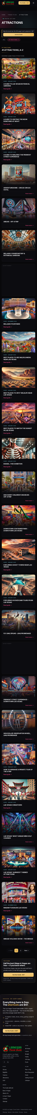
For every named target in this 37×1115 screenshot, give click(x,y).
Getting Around (29, 1077)
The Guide (24, 3)
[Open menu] (33, 3)
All (4, 39)
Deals (26, 1075)
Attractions (14, 39)
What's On (6, 1093)
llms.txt (10, 1112)
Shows (5, 1069)
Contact (5, 1098)
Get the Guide (18, 34)
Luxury (27, 1051)
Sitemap (5, 1101)
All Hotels (27, 1048)
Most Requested (29, 1072)
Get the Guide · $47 (18, 974)
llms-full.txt (15, 1112)
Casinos (5, 1075)
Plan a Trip (28, 1069)
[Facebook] (4, 1062)
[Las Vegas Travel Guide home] (8, 3)
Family (27, 1056)
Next (25, 950)
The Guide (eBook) (8, 1088)
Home (3, 14)
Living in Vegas (7, 1096)
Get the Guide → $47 (11, 1031)
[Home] (13, 1048)
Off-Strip (27, 1059)
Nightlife (5, 1072)
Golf (4, 1080)
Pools (26, 1062)
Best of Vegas (6, 1090)
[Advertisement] (18, 281)
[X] (7, 1062)
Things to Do (12, 14)
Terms (25, 1112)
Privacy (21, 1112)
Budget (27, 1054)
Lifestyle (27, 1080)
